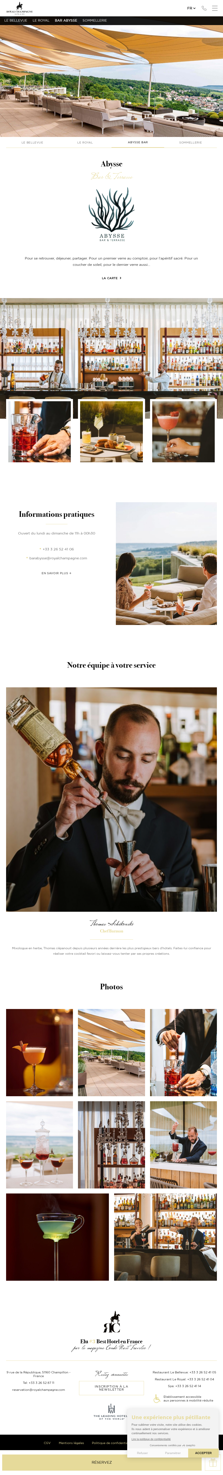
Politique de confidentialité (112, 1443)
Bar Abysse (66, 20)
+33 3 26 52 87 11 (204, 8)
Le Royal (85, 142)
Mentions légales (71, 1443)
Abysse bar (138, 142)
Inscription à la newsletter (111, 1388)
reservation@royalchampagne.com (38, 1389)
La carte (110, 278)
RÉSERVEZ (102, 1462)
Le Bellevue (32, 142)
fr (189, 8)
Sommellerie (190, 142)
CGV (47, 1443)
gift (213, 1463)
